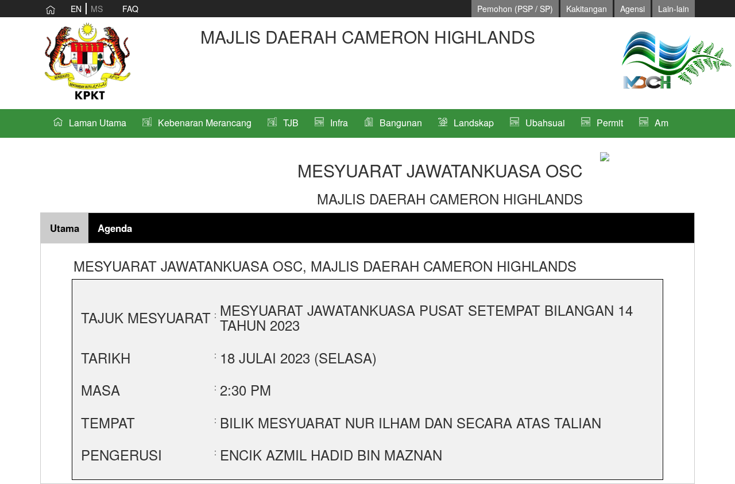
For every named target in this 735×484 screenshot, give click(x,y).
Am (661, 122)
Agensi (632, 8)
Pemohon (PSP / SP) (515, 8)
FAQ (130, 8)
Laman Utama (97, 122)
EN (76, 8)
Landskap (474, 122)
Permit (610, 122)
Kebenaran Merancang (205, 122)
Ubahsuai (545, 122)
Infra (339, 122)
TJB (291, 122)
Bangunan (401, 122)
